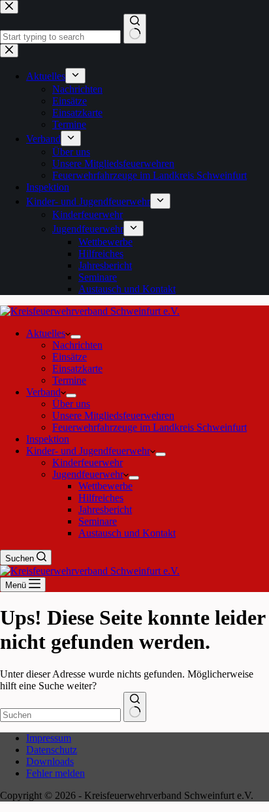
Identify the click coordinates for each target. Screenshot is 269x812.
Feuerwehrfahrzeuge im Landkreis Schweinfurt (149, 427)
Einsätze (69, 356)
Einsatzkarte (77, 368)
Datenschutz (51, 749)
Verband (43, 392)
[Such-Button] (134, 707)
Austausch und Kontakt (127, 533)
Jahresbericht (105, 509)
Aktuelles (45, 333)
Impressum (48, 737)
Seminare (97, 521)
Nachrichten (77, 345)
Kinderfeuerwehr (87, 462)
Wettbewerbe (105, 486)
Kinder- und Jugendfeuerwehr (88, 450)
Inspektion (47, 439)
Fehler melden (55, 773)
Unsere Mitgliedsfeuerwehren (113, 415)
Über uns (71, 403)
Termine (69, 380)
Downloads (50, 761)
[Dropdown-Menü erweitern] (76, 337)
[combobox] (60, 715)
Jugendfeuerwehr (87, 474)
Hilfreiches (100, 497)
